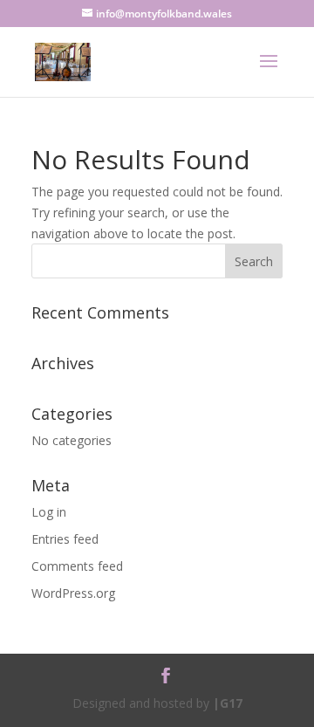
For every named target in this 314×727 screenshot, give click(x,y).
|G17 (227, 703)
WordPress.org (73, 593)
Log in (48, 512)
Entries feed (65, 539)
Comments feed (77, 566)
